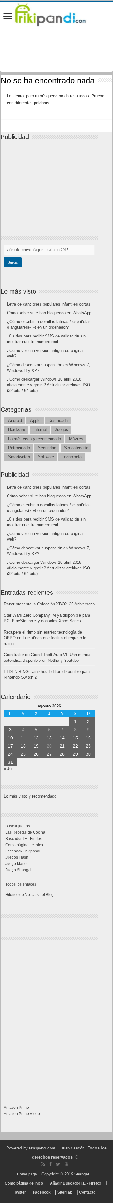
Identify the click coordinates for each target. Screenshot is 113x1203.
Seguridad (47, 447)
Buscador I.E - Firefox (23, 838)
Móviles (76, 438)
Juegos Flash (16, 857)
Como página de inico (24, 845)
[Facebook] (50, 1164)
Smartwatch (19, 457)
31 (10, 762)
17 (10, 745)
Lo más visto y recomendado (34, 438)
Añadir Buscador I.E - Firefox (75, 1183)
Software (46, 457)
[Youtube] (66, 1164)
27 (49, 754)
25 (23, 754)
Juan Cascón (72, 1148)
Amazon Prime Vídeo (22, 1114)
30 (88, 754)
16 (88, 737)
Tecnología (72, 457)
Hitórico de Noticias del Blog (29, 894)
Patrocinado (19, 447)
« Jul (8, 768)
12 (36, 737)
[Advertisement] (51, 183)
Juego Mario (16, 863)
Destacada (58, 420)
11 (23, 737)
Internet (40, 429)
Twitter (20, 1192)
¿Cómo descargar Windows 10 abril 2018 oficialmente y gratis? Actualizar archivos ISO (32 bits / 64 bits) (48, 385)
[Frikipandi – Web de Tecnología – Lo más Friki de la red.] (56, 13)
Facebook (42, 1192)
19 (36, 745)
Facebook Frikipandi (22, 851)
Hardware (16, 429)
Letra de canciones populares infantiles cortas (48, 304)
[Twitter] (58, 1164)
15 (75, 737)
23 (88, 745)
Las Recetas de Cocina (25, 832)
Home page (27, 1174)
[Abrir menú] (8, 17)
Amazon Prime (16, 1107)
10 (10, 737)
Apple (35, 420)
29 (75, 754)
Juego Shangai (18, 870)
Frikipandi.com (42, 1148)
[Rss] (43, 1164)
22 (75, 745)
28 (62, 754)
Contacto (87, 1192)
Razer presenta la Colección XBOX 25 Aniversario (49, 604)
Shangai (81, 1174)
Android (15, 420)
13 (49, 737)
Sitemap (64, 1192)
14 (62, 737)
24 (10, 754)
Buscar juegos (17, 826)
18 (23, 745)
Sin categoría (76, 447)
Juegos (61, 429)
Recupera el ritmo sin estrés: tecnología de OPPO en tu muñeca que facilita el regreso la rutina (45, 638)
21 (62, 745)
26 (36, 754)
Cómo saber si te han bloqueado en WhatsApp (49, 313)
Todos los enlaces (20, 884)
